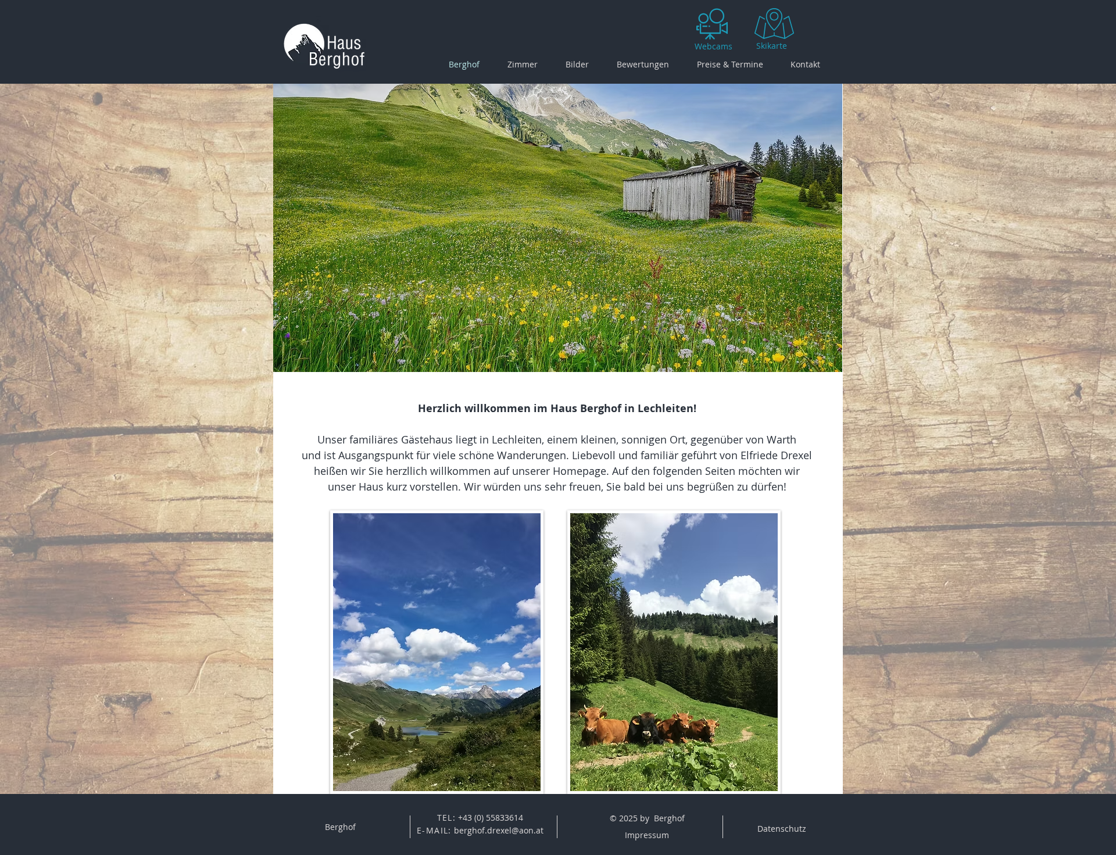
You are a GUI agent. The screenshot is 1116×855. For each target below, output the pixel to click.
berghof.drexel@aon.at (498, 830)
